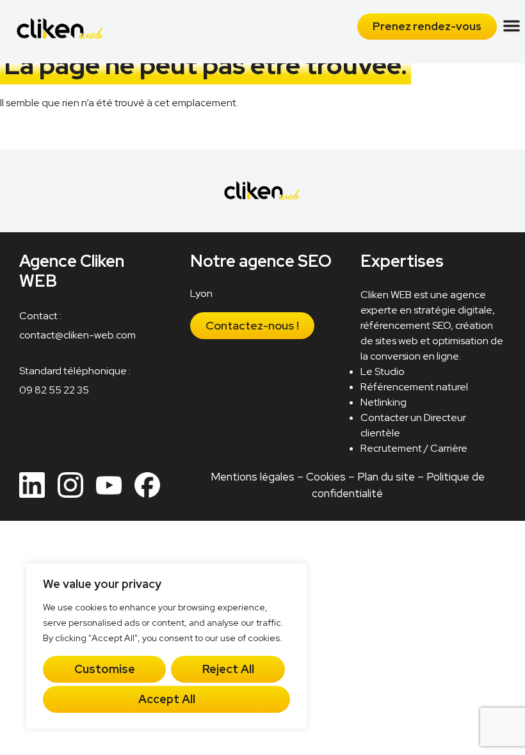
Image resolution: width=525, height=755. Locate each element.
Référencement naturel (414, 386)
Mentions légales (252, 477)
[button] (511, 25)
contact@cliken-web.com (77, 335)
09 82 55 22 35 (54, 390)
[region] (166, 646)
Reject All (228, 669)
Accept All (166, 699)
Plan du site (385, 477)
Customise (104, 669)
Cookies (325, 477)
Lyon (201, 293)
